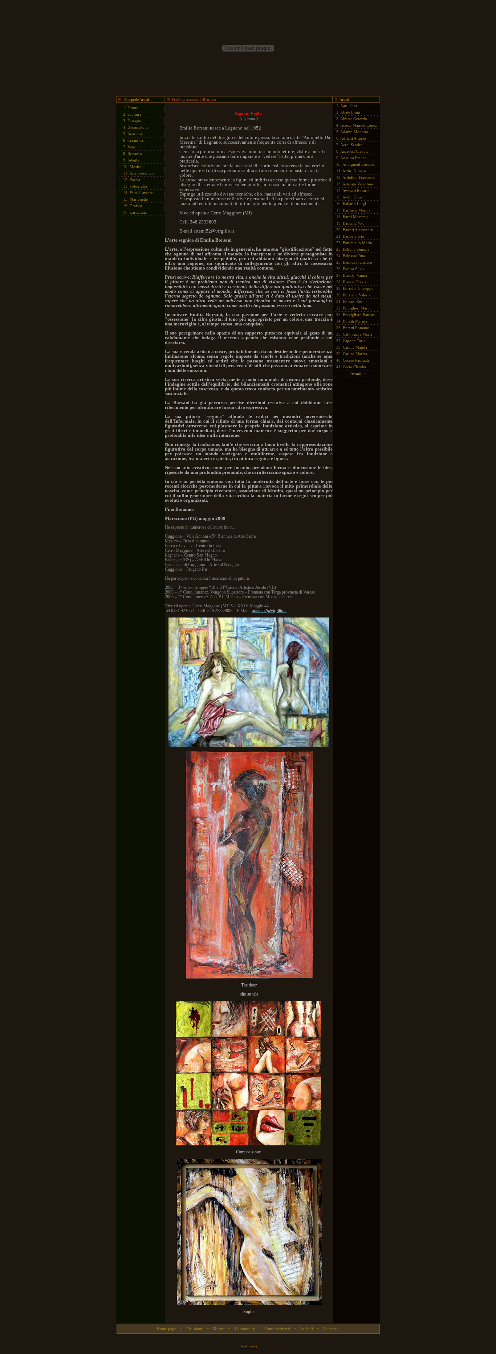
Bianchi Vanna (355, 275)
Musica (136, 166)
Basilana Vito (354, 223)
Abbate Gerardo (353, 118)
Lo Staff (306, 1328)
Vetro (132, 147)
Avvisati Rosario (356, 190)
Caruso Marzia (355, 354)
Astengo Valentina (357, 184)
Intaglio (134, 160)
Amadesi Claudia (354, 151)
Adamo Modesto (354, 132)
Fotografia (138, 186)
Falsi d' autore (141, 192)
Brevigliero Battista (359, 314)
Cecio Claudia (354, 367)
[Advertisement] (138, 329)
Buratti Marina (355, 321)
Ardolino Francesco (358, 177)
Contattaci (331, 1328)
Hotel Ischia (248, 1346)
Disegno (134, 121)
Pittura (132, 108)
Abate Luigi (350, 112)
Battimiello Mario (357, 243)
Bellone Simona (356, 249)
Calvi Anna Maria (357, 334)
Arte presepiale (141, 173)
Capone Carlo (354, 340)
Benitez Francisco (357, 262)
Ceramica (135, 140)
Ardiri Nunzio (354, 171)
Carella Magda (355, 347)
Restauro (134, 153)
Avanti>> (358, 373)
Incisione (135, 134)
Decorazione (138, 127)
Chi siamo (194, 1328)
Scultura (134, 114)
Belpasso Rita (354, 256)
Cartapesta (138, 212)
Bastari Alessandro (358, 229)
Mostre (218, 1328)
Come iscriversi (277, 1328)
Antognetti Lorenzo (358, 164)
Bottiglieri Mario (357, 308)
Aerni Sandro (351, 145)
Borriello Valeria (356, 295)
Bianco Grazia (354, 282)
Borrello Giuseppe (358, 288)
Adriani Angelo (353, 138)
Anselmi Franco (353, 158)
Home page (166, 1328)
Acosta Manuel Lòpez (358, 125)
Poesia (135, 179)
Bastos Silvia (353, 236)
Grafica (136, 206)
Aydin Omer (352, 197)
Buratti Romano (356, 327)
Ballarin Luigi (354, 203)
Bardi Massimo (355, 216)
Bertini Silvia (354, 269)
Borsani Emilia (355, 301)
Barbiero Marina (356, 210)
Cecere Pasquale (356, 360)
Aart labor (348, 105)
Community (244, 1328)
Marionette (139, 199)
